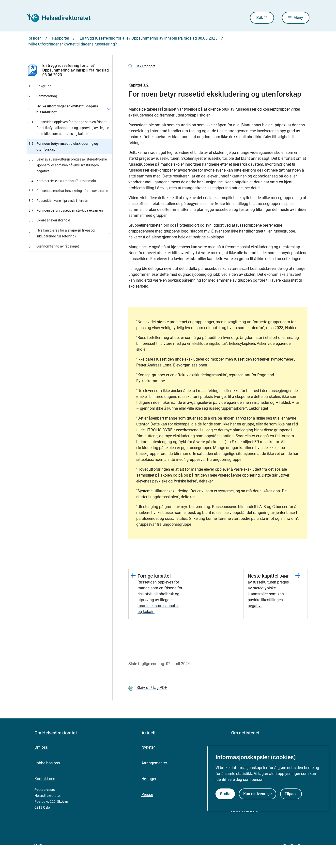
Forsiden (34, 38)
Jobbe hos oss (47, 763)
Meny (298, 17)
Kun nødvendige (257, 793)
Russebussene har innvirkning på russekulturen (68, 191)
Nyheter (148, 747)
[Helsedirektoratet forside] (62, 18)
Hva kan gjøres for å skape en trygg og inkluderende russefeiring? (62, 233)
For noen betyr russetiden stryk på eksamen (66, 210)
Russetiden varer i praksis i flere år (58, 201)
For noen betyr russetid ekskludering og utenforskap (63, 146)
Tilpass (291, 793)
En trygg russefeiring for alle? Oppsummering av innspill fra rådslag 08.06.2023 (148, 38)
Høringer (148, 778)
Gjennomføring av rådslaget (54, 246)
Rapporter (60, 38)
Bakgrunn (40, 86)
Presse (147, 794)
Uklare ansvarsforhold (49, 220)
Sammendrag (43, 96)
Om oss (41, 747)
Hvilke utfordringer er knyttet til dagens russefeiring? (72, 44)
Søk (259, 17)
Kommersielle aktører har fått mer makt (62, 181)
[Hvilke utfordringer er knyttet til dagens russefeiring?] (109, 109)
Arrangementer (154, 763)
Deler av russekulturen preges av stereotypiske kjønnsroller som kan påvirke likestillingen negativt (68, 165)
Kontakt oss (44, 778)
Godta (225, 793)
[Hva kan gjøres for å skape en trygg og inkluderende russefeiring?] (109, 233)
